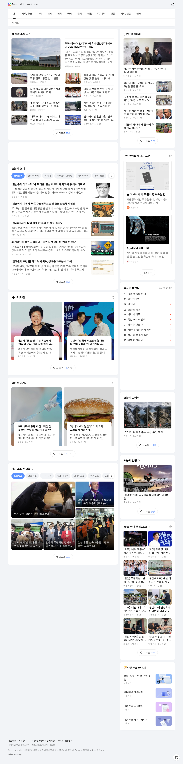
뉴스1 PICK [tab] (62, 475)
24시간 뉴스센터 (36, 740)
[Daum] (10, 4)
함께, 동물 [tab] (99, 175)
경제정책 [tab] (18, 175)
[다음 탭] (111, 176)
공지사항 (51, 740)
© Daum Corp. (15, 754)
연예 (22, 4)
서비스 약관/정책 (65, 740)
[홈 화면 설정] (176, 757)
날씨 (36, 4)
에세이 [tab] (47, 175)
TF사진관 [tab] (46, 475)
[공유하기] (172, 4)
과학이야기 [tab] (83, 175)
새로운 (64, 132)
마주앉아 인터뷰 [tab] (64, 175)
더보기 (146, 272)
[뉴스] (14, 4)
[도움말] (113, 297)
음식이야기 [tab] (33, 175)
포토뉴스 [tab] (18, 475)
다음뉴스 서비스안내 (17, 740)
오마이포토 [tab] (79, 475)
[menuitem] (14, 13)
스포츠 (29, 4)
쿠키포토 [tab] (94, 475)
